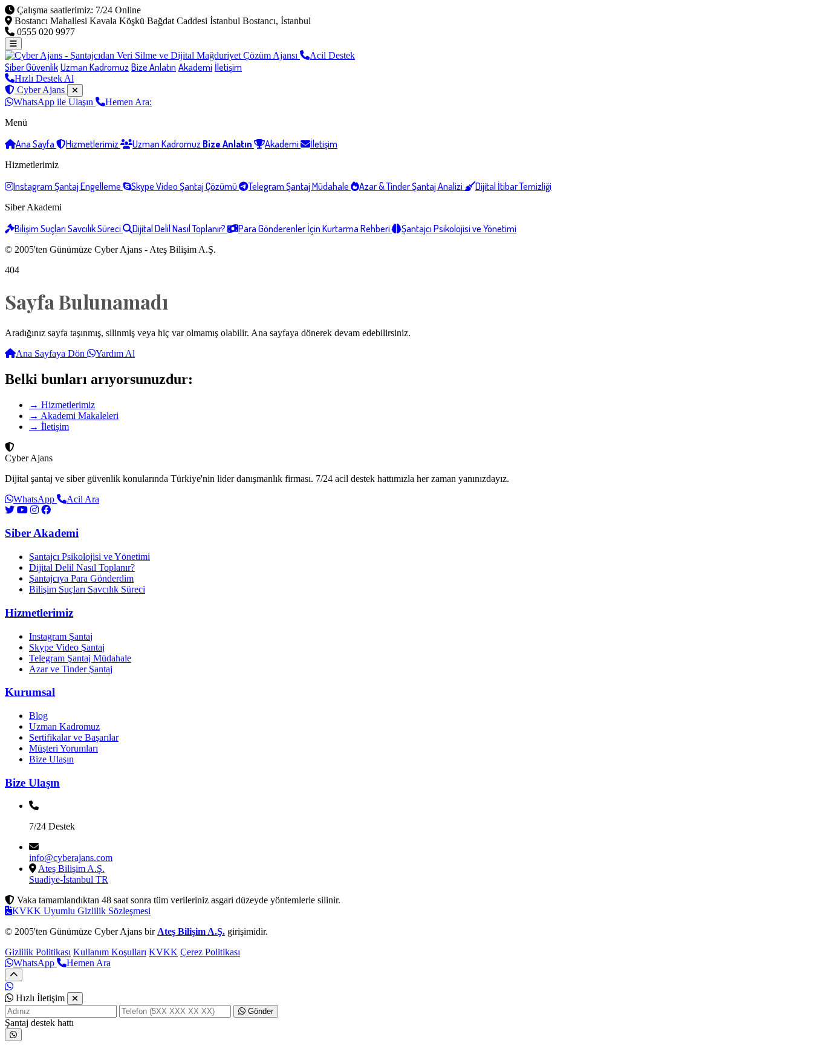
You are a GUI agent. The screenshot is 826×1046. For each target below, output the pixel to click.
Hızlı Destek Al (44, 78)
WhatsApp (35, 499)
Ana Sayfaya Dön (51, 353)
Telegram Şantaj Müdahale (300, 186)
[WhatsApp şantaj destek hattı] (13, 1034)
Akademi (195, 67)
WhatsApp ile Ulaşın (54, 102)
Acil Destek (332, 55)
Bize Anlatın (153, 67)
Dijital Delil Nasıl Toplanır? (179, 229)
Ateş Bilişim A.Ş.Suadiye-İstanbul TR (68, 874)
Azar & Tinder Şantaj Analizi (411, 186)
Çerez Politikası (210, 952)
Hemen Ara (89, 963)
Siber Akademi (42, 533)
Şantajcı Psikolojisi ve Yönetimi (459, 229)
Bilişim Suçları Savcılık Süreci (69, 229)
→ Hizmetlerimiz (62, 405)
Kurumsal (30, 692)
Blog (38, 715)
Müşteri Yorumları (63, 748)
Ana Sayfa (36, 144)
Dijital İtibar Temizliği (513, 186)
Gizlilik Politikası (38, 952)
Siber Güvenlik (31, 67)
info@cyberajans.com (70, 858)
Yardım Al (115, 353)
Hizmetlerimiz (93, 144)
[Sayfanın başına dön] (13, 975)
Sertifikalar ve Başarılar (74, 737)
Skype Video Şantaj (67, 647)
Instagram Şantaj (61, 636)
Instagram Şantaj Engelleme (68, 186)
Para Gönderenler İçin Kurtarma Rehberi (315, 229)
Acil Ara (83, 499)
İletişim (228, 67)
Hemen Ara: (128, 102)
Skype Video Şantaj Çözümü (185, 186)
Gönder (259, 1011)
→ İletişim (49, 426)
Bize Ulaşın (51, 759)
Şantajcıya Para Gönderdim (81, 578)
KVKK (163, 952)
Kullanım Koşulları (109, 952)
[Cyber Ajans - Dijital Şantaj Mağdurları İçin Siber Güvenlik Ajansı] (152, 55)
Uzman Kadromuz (94, 67)
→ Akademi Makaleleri (74, 416)
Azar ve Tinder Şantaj (70, 669)
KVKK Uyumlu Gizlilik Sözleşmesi (81, 911)
